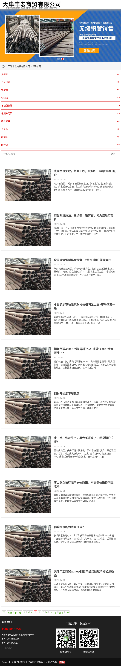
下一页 (53, 612)
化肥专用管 (6, 113)
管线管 (4, 97)
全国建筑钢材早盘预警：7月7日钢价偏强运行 (82, 260)
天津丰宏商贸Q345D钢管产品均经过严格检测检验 (84, 573)
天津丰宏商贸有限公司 (19, 66)
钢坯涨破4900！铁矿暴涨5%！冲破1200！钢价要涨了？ (83, 351)
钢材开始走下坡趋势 (66, 393)
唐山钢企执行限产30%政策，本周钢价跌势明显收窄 (83, 484)
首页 (10, 612)
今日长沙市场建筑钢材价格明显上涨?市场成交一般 (84, 306)
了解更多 (8, 648)
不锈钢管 (5, 121)
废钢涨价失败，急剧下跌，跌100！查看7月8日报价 (85, 173)
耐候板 (4, 145)
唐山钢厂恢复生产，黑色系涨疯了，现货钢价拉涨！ (83, 440)
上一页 (17, 612)
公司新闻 (36, 66)
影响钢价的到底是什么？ (69, 527)
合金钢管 (5, 82)
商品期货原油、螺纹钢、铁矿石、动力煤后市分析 (83, 217)
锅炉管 (4, 90)
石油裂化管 (6, 105)
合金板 (4, 129)
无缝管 (4, 74)
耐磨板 (4, 137)
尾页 (61, 612)
